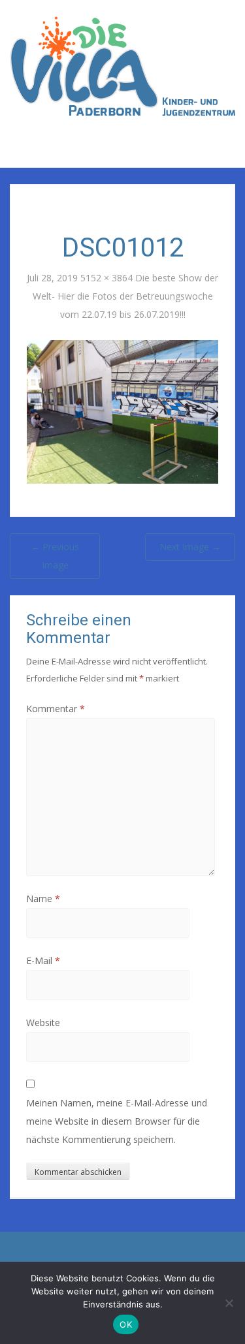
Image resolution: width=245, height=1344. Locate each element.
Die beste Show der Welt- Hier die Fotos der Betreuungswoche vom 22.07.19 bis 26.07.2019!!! (126, 296)
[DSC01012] (122, 411)
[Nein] (228, 1302)
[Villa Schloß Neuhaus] (122, 65)
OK (126, 1324)
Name (43, 898)
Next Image (190, 546)
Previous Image (55, 555)
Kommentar (55, 708)
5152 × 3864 (106, 278)
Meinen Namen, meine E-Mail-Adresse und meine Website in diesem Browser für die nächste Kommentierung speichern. (116, 1121)
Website (43, 1022)
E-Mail (43, 960)
